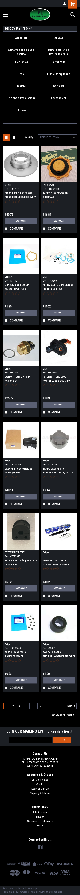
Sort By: (29, 137)
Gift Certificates (40, 779)
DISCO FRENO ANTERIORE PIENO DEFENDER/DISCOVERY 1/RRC (20, 197)
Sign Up (45, 788)
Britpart (8, 277)
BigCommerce (21, 892)
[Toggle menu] (5, 14)
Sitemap (32, 888)
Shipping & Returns (40, 793)
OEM (45, 277)
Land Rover (48, 185)
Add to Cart (21, 221)
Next (70, 706)
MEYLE (8, 185)
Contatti (40, 825)
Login (34, 788)
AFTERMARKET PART (15, 552)
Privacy (40, 816)
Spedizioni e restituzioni (40, 821)
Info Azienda (40, 812)
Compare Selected (63, 715)
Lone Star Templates (51, 892)
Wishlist (40, 784)
